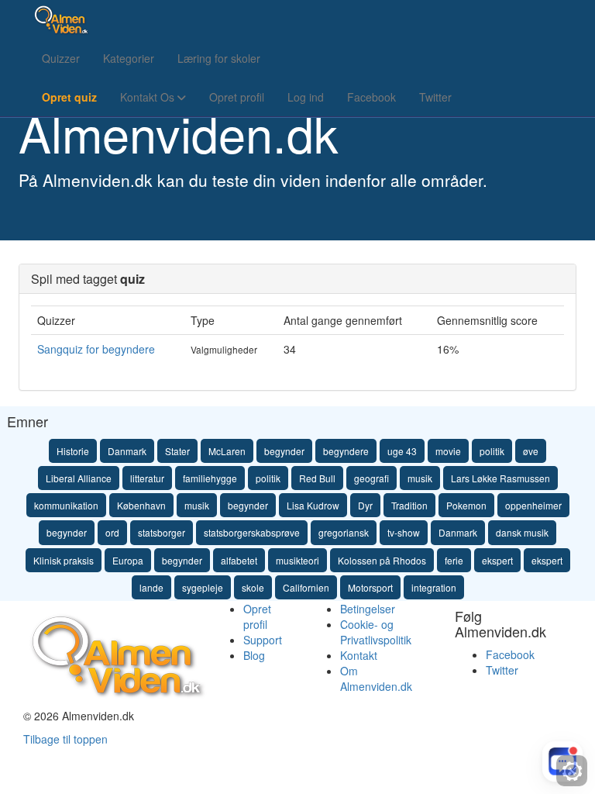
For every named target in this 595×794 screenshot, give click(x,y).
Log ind (305, 97)
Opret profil (236, 97)
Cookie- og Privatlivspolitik (375, 631)
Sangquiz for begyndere (96, 349)
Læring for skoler (218, 58)
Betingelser (367, 608)
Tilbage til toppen (65, 739)
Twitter (435, 97)
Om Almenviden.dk (376, 678)
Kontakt (358, 655)
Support (262, 639)
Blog (254, 655)
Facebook (371, 97)
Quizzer (61, 58)
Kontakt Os (148, 97)
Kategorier (128, 58)
